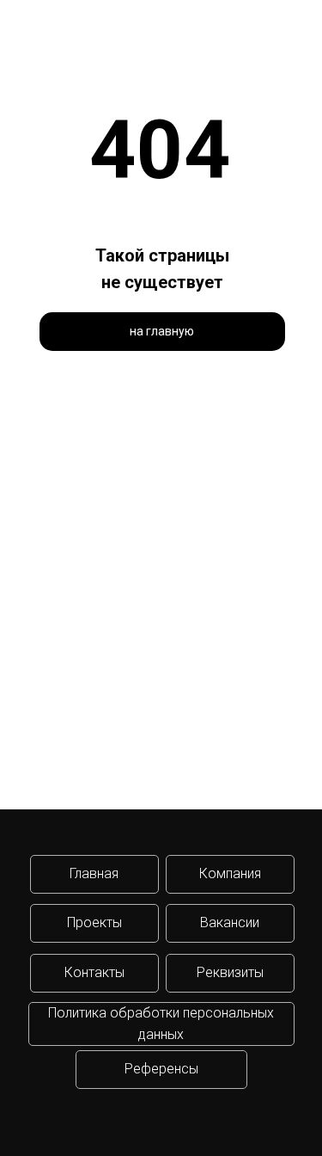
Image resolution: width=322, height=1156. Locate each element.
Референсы (161, 1069)
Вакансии (229, 922)
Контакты (94, 972)
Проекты (94, 922)
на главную (162, 331)
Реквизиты (230, 972)
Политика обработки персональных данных (161, 1023)
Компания (230, 873)
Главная (94, 873)
